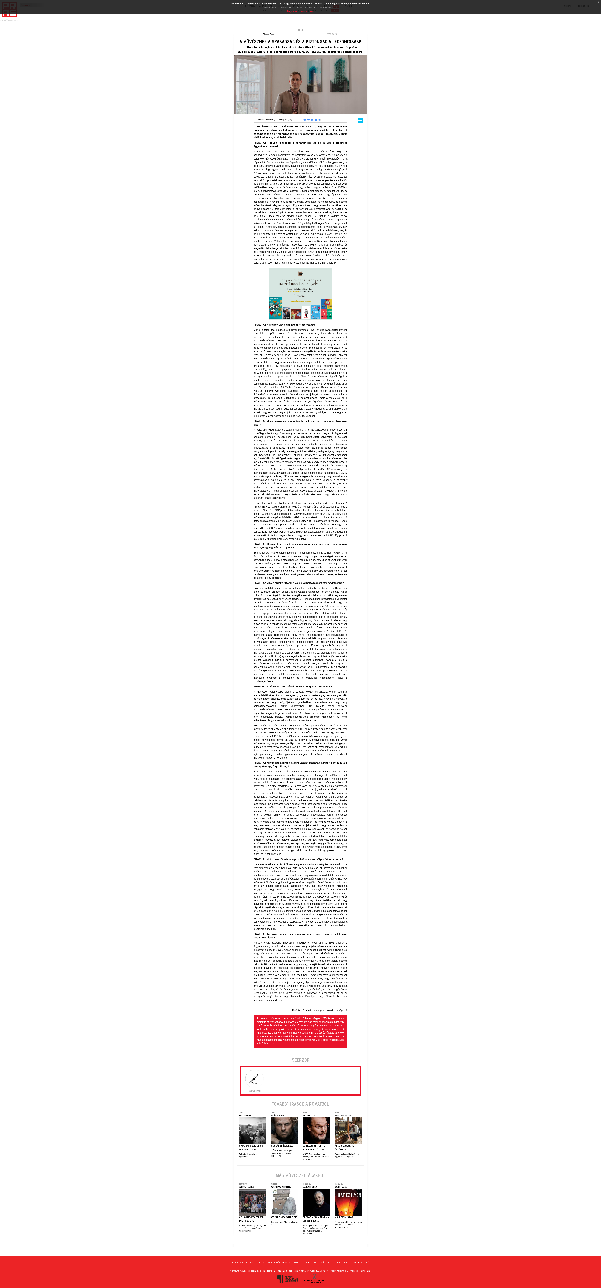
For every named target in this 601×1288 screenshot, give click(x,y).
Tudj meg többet (307, 11)
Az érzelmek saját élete (284, 1217)
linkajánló (250, 1262)
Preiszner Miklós (343, 1115)
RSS (234, 1262)
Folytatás (292, 11)
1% (240, 1262)
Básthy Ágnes (341, 1187)
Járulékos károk (344, 1217)
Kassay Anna (245, 1115)
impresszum (300, 1262)
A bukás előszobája (282, 1145)
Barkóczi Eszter (246, 1187)
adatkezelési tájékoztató (355, 1262)
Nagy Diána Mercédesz (281, 1187)
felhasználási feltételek (324, 1262)
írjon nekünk (265, 1262)
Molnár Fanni (268, 34)
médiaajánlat (283, 1262)
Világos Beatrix (278, 1115)
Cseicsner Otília (310, 1187)
